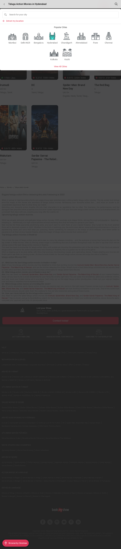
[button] (4, 4)
